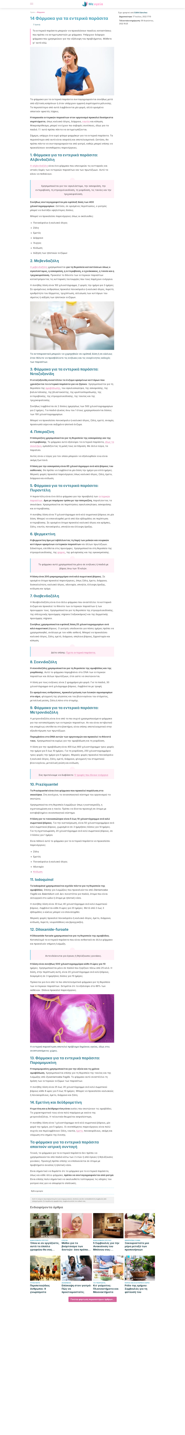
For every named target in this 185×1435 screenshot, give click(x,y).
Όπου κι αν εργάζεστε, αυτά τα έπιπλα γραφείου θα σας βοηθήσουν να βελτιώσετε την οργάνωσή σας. (44, 1246)
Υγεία (32, 12)
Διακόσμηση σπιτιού (39, 1240)
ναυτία (86, 121)
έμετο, (79, 1130)
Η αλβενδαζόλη (39, 165)
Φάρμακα (41, 12)
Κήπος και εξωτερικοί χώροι (137, 1283)
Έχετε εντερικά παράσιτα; (81, 652)
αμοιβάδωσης (52, 388)
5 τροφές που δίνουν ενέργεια (91, 775)
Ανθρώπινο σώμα (132, 1240)
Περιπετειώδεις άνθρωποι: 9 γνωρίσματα (40, 1289)
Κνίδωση (37, 871)
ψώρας (61, 552)
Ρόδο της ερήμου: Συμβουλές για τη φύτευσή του (136, 1289)
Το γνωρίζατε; (99, 1283)
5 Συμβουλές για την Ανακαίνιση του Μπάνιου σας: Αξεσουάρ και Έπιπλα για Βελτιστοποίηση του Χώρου (107, 1246)
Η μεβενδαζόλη (38, 267)
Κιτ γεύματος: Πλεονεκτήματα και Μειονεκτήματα (105, 1289)
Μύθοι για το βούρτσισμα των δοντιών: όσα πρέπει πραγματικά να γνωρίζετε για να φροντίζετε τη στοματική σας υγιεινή (76, 1246)
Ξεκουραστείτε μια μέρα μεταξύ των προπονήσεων (137, 1246)
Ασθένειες (66, 1283)
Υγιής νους (35, 1283)
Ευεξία (65, 1240)
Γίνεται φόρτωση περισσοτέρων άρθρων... (93, 1299)
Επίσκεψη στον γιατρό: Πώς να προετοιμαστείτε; (76, 1289)
